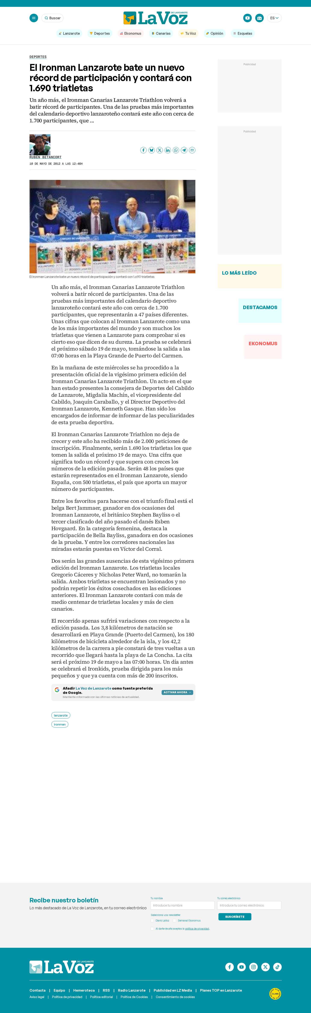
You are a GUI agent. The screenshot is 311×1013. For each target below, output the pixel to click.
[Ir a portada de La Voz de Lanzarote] (61, 967)
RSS (106, 990)
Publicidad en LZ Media (173, 990)
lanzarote (61, 715)
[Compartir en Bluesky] (151, 150)
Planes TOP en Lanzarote (221, 990)
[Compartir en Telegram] (184, 150)
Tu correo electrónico (228, 898)
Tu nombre (156, 898)
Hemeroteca (84, 990)
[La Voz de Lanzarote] (156, 18)
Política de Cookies (134, 997)
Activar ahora (175, 692)
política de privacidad (197, 928)
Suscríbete (235, 916)
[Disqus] (123, 798)
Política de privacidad (67, 997)
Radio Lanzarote (132, 990)
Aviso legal (36, 997)
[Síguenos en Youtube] (241, 967)
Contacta (37, 990)
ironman (60, 724)
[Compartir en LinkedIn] (168, 150)
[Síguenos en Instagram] (253, 967)
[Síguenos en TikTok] (277, 967)
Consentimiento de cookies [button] (175, 997)
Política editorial (101, 997)
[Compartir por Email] (192, 150)
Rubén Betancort (45, 157)
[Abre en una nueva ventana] (275, 993)
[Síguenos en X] (265, 967)
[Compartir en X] (159, 150)
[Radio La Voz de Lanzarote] (259, 18)
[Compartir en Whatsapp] (176, 150)
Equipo (59, 990)
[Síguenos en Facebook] (229, 967)
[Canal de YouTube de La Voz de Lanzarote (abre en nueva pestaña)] (247, 18)
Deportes (38, 57)
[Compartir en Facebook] (143, 150)
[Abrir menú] (33, 18)
